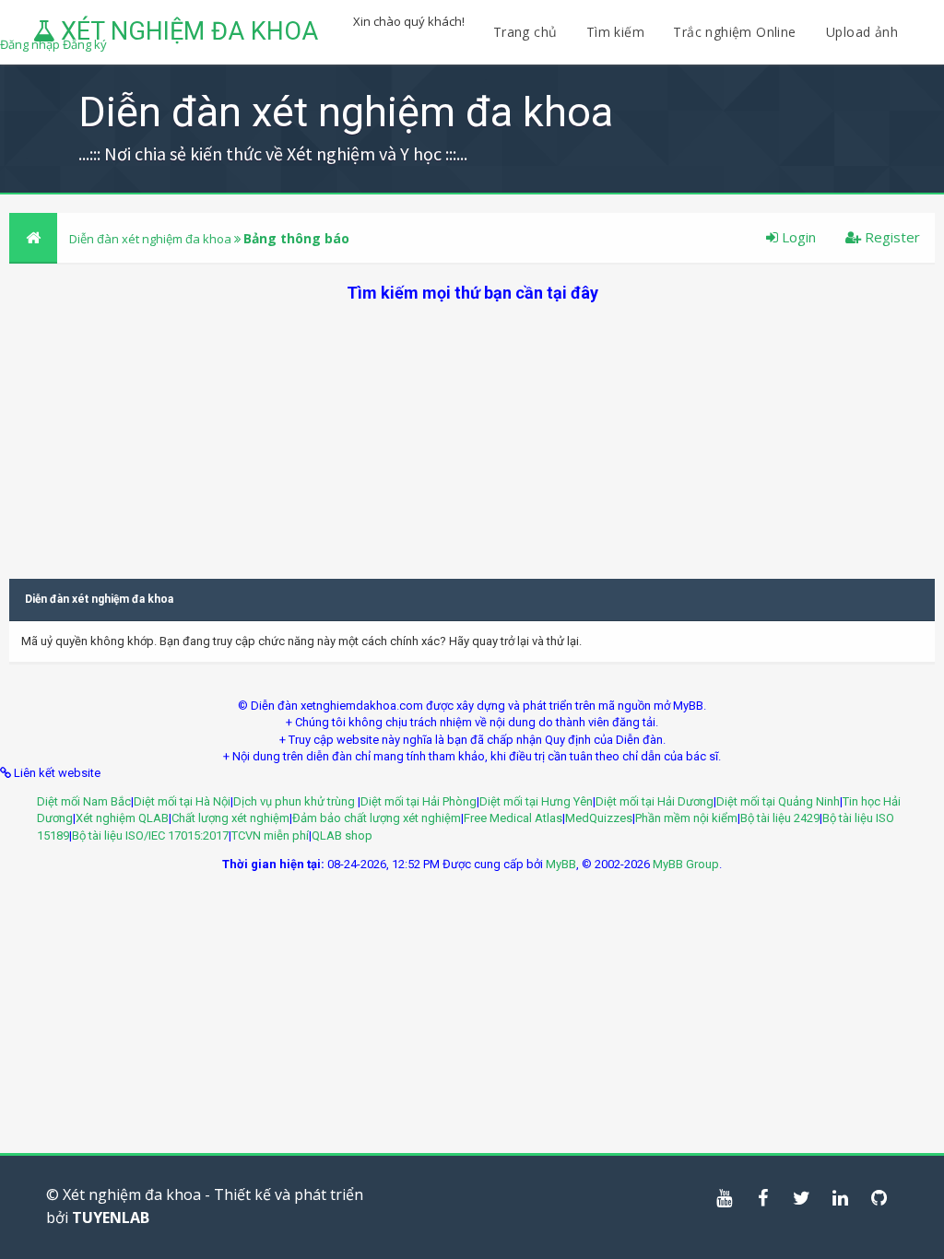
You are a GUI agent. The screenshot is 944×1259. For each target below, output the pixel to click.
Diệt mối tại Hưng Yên (536, 801)
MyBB (561, 864)
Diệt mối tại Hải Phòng (418, 801)
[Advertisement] (472, 433)
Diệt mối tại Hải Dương (655, 801)
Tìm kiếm (615, 32)
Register (890, 237)
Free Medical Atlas (513, 818)
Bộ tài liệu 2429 (780, 818)
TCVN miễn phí (270, 835)
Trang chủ (525, 32)
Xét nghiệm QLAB (122, 818)
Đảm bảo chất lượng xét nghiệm (376, 818)
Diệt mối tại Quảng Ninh (778, 801)
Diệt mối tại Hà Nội (182, 801)
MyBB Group (686, 864)
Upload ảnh (862, 32)
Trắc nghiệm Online (736, 32)
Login (797, 237)
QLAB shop (342, 835)
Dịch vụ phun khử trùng (295, 801)
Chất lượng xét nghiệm (230, 818)
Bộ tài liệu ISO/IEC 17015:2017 (150, 835)
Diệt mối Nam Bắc (84, 801)
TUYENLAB (110, 1217)
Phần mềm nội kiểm (686, 818)
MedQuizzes (598, 818)
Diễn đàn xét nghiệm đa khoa (151, 238)
